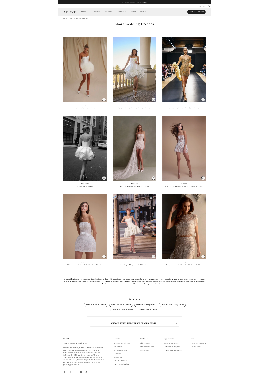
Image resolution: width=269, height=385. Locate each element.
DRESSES (84, 12)
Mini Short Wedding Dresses (148, 309)
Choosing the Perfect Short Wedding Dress (133, 323)
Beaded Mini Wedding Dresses (121, 305)
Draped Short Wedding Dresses (96, 305)
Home (65, 18)
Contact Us (117, 353)
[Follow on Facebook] (64, 372)
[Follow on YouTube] (81, 372)
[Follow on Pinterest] (75, 372)
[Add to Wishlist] (104, 99)
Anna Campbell (184, 262)
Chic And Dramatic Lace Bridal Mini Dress (134, 186)
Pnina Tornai (184, 105)
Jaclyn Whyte (184, 183)
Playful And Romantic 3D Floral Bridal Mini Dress (134, 108)
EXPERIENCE (122, 12)
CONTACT (143, 12)
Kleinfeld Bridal (64, 6)
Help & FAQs (118, 357)
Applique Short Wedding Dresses (122, 309)
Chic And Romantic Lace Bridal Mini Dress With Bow (85, 265)
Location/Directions (120, 360)
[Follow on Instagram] (70, 372)
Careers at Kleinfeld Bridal (122, 343)
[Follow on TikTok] (86, 372)
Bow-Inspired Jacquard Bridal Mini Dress (134, 265)
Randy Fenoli (134, 105)
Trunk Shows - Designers (172, 347)
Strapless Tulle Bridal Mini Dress (85, 108)
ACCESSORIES (108, 12)
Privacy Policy (195, 347)
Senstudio (85, 105)
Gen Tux (90, 6)
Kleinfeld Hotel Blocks (147, 347)
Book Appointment (196, 12)
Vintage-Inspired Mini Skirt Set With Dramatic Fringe (184, 265)
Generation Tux (145, 350)
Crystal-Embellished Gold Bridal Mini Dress (184, 108)
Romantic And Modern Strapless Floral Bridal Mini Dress (184, 186)
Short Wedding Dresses (81, 18)
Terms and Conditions (198, 343)
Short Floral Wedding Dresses (145, 305)
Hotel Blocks (83, 6)
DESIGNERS (96, 12)
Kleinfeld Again (73, 6)
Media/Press (118, 347)
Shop (70, 18)
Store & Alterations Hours (122, 364)
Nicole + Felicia (85, 183)
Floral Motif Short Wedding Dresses (172, 305)
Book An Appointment (171, 343)
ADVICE (133, 12)
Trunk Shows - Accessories (172, 350)
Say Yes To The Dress (120, 350)
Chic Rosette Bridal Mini (85, 186)
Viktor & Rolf (134, 262)
